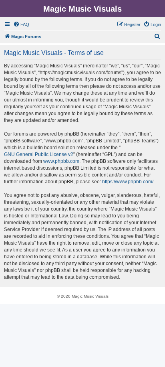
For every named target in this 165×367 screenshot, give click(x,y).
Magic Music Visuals (82, 8)
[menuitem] (21, 24)
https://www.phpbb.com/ (127, 182)
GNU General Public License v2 (38, 154)
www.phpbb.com (61, 161)
